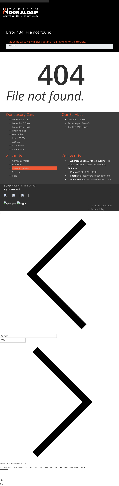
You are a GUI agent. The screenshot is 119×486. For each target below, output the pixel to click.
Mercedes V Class (21, 126)
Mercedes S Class (21, 119)
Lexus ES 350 (19, 138)
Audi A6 (16, 141)
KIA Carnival (18, 149)
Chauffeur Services (77, 119)
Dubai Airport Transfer (79, 123)
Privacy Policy (97, 209)
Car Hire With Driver (78, 126)
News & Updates (20, 168)
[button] (0, 212)
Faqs (14, 175)
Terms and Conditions (101, 205)
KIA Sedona (18, 145)
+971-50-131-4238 (87, 171)
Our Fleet (17, 164)
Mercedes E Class (21, 123)
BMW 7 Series (19, 130)
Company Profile (20, 160)
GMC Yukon (18, 134)
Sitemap (16, 171)
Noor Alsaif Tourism (22, 185)
